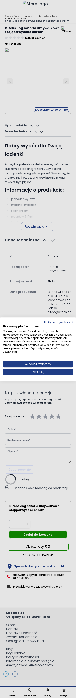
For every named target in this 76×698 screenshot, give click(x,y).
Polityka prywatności (58, 322)
